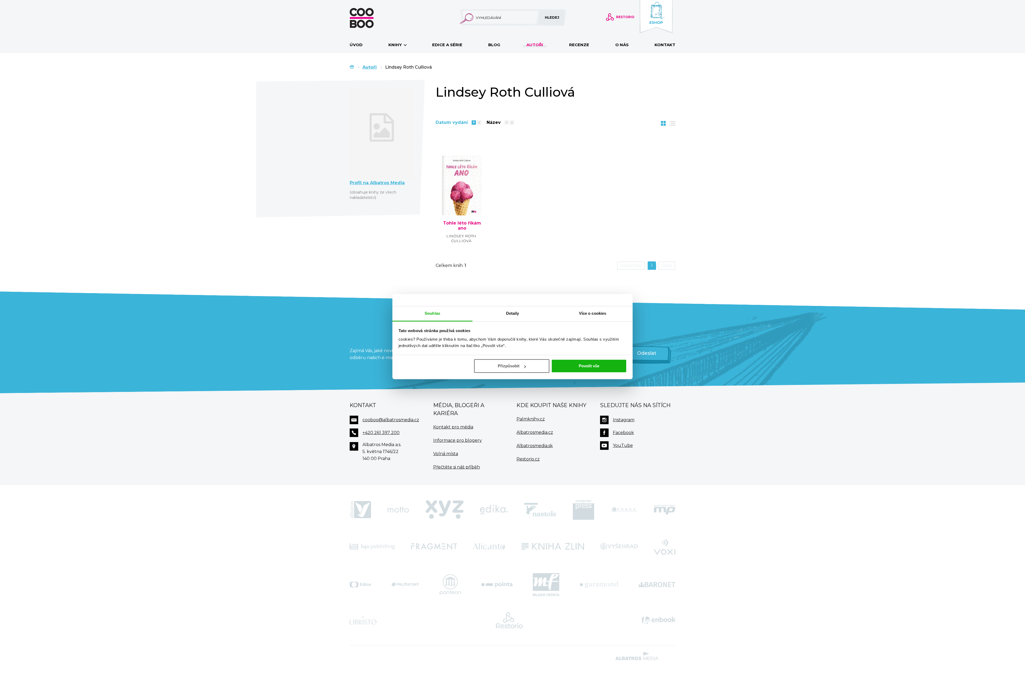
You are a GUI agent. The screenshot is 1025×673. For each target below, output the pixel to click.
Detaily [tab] (512, 313)
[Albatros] (360, 509)
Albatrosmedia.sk (535, 445)
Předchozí (631, 265)
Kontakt (665, 44)
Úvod (356, 44)
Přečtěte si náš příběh (456, 467)
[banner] (370, 18)
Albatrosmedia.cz (535, 432)
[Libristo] (363, 620)
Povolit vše (589, 366)
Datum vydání (452, 122)
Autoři (534, 44)
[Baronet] (657, 584)
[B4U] (372, 546)
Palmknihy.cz (531, 419)
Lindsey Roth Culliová (461, 238)
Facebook (623, 432)
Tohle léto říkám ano (462, 226)
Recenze (579, 44)
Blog (494, 44)
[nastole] (540, 509)
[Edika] (494, 509)
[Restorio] (509, 620)
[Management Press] (664, 509)
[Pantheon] (450, 584)
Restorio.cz (528, 459)
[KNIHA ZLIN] (553, 546)
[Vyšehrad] (619, 546)
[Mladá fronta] (546, 584)
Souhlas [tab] (432, 313)
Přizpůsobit (508, 366)
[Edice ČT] (360, 584)
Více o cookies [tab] (592, 313)
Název (494, 122)
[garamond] (599, 584)
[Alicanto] (489, 546)
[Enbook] (658, 620)
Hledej (552, 17)
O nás (622, 44)
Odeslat (646, 353)
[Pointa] (497, 584)
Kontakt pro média (453, 427)
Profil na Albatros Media (377, 182)
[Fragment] (434, 546)
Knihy (395, 44)
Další (666, 265)
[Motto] (398, 509)
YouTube (623, 445)
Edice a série (447, 44)
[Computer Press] (583, 509)
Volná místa (445, 453)
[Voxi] (664, 546)
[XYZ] (444, 509)
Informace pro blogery (457, 440)
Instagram (623, 419)
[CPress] (624, 509)
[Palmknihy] (405, 584)
